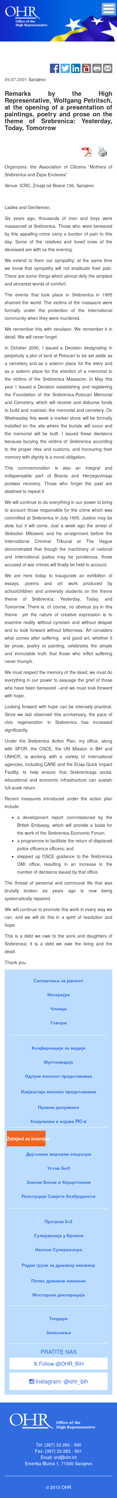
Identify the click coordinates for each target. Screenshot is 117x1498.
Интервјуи (58, 994)
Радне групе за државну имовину (58, 1265)
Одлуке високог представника (58, 1076)
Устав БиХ (58, 1168)
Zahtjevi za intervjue (26, 1138)
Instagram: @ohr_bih (61, 1381)
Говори (59, 1022)
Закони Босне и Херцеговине (59, 1182)
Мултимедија (58, 1062)
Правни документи (58, 1107)
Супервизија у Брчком (58, 1235)
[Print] (97, 67)
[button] (108, 9)
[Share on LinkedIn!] (75, 67)
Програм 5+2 (58, 1221)
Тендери (58, 1318)
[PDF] (86, 67)
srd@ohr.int (65, 1457)
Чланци (58, 1008)
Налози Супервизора (58, 1249)
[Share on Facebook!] (54, 67)
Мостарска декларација (58, 1294)
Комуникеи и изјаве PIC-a (58, 1121)
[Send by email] (107, 67)
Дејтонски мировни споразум (58, 1154)
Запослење (58, 1332)
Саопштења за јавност (58, 980)
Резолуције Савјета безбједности (58, 1196)
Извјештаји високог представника (58, 1091)
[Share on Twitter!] (65, 67)
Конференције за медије (58, 1048)
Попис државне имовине (58, 1280)
